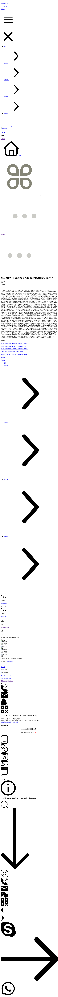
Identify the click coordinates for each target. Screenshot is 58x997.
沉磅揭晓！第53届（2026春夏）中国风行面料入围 (14, 354)
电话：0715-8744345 (6, 678)
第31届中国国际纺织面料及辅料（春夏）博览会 (13, 346)
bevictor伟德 (10, 661)
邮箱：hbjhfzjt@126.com (7, 681)
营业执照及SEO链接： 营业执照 (9, 722)
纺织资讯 (3, 139)
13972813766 (4, 6)
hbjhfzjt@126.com (5, 627)
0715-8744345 (4, 3)
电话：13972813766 (6, 675)
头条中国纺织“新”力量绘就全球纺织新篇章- (12, 351)
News (3, 132)
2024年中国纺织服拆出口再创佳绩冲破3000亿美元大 (14, 349)
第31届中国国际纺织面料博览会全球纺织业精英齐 (14, 343)
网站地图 (3, 667)
